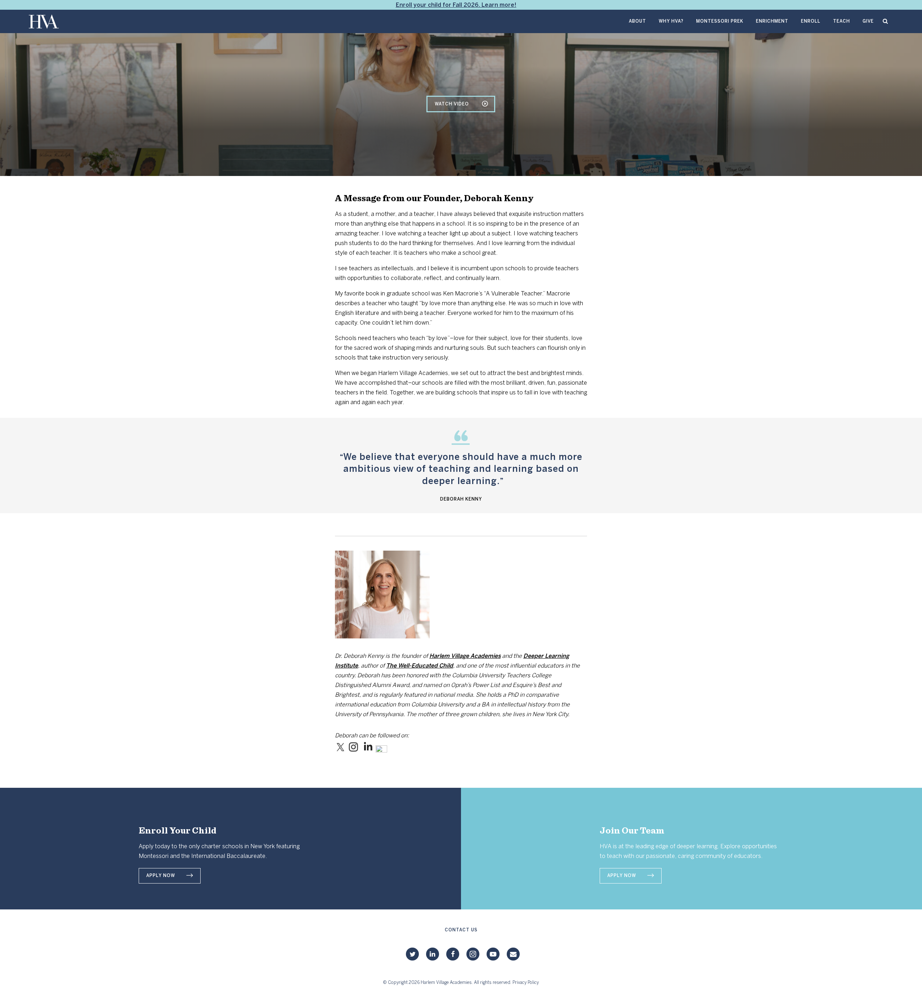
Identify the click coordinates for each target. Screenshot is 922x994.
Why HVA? (671, 21)
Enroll (810, 21)
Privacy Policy (526, 982)
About (637, 21)
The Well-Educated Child (419, 665)
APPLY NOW (160, 875)
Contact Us (461, 929)
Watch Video (452, 104)
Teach (841, 21)
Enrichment (772, 21)
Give (868, 21)
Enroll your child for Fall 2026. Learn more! (456, 4)
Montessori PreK (719, 21)
